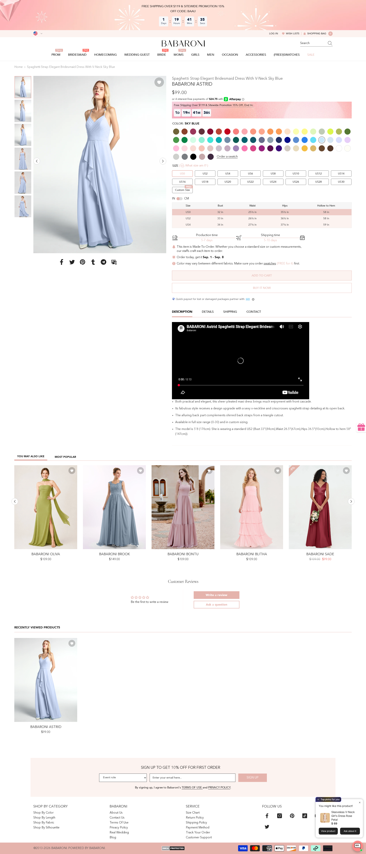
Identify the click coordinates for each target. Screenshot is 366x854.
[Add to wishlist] (159, 82)
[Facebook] (61, 261)
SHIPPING (230, 312)
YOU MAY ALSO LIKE (30, 456)
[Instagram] (279, 816)
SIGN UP (252, 777)
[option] (99, 164)
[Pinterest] (82, 261)
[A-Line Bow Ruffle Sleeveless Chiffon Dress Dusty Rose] (183, 507)
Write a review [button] (216, 595)
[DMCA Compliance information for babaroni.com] (173, 848)
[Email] (114, 261)
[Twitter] (72, 261)
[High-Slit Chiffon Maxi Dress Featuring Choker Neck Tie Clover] (45, 507)
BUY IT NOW (262, 288)
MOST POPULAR (65, 457)
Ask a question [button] (216, 605)
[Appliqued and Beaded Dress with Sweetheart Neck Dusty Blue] (114, 507)
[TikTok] (305, 816)
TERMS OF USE (192, 787)
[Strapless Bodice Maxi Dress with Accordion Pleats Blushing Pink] (251, 507)
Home (18, 67)
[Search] (316, 43)
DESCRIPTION (182, 312)
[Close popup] (359, 802)
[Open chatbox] (357, 846)
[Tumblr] (93, 261)
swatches (270, 263)
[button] (36, 161)
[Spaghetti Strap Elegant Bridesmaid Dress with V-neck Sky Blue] (45, 680)
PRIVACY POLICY (219, 787)
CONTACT (253, 312)
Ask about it (350, 831)
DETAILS (208, 312)
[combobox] (312, 43)
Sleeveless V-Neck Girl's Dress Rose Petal (343, 815)
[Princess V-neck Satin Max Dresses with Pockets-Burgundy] (320, 507)
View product (328, 831)
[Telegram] (103, 261)
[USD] (37, 33)
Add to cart (262, 275)
